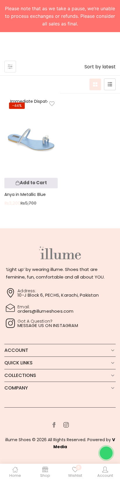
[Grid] (95, 84)
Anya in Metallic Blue (25, 194)
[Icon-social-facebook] (54, 424)
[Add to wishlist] (51, 103)
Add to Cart (33, 183)
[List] (110, 84)
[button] (100, 67)
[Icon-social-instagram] (66, 424)
